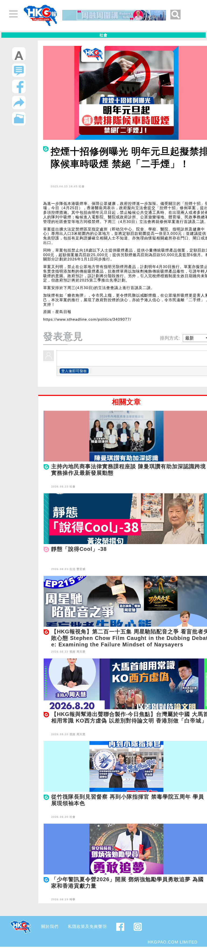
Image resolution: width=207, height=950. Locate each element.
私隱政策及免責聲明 (87, 926)
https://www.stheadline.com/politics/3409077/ (87, 319)
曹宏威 (81, 569)
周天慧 (81, 651)
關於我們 (49, 926)
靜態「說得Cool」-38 (79, 549)
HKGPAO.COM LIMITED (173, 942)
